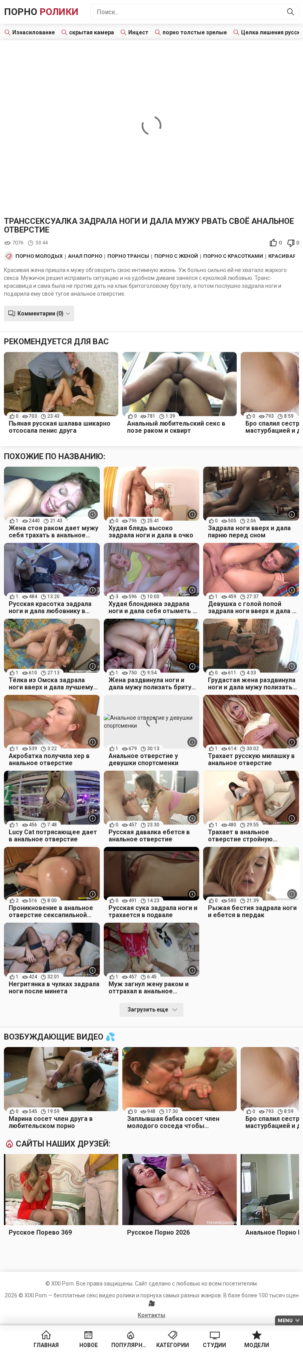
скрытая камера (91, 32)
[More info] (93, 514)
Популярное (130, 1345)
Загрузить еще (147, 1009)
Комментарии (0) (40, 313)
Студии (214, 1345)
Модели (256, 1345)
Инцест (138, 32)
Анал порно (85, 256)
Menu (285, 1320)
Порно (41, 11)
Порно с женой (176, 256)
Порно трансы (128, 256)
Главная (46, 1345)
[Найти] (290, 12)
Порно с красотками (233, 256)
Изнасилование (33, 32)
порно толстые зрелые (195, 32)
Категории (172, 1345)
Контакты (151, 1315)
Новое (88, 1345)
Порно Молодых (39, 256)
